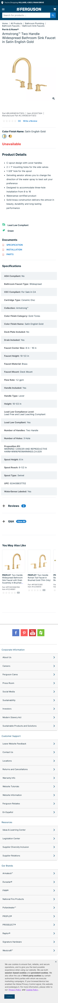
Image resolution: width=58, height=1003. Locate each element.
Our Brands (7, 865)
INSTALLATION (14, 249)
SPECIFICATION (14, 244)
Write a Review (30, 121)
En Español (8, 812)
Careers (6, 666)
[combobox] (27, 15)
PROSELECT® (9, 924)
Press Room (8, 683)
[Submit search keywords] (53, 15)
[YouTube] (32, 632)
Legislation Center (11, 838)
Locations (7, 761)
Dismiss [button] (9, 997)
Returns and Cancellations (15, 769)
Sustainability (9, 700)
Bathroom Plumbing (35, 23)
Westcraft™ (8, 950)
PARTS (9, 254)
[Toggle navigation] (3, 9)
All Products (17, 23)
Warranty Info (9, 778)
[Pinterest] (24, 632)
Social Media (9, 691)
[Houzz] (40, 632)
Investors (7, 708)
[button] (55, 961)
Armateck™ (8, 873)
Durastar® (7, 882)
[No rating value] (10, 121)
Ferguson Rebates (11, 803)
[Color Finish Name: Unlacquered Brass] (10, 136)
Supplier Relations (11, 855)
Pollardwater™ (9, 907)
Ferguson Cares (10, 674)
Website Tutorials (11, 786)
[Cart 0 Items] (54, 9)
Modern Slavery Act (12, 717)
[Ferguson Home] (29, 9)
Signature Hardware (12, 942)
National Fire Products (13, 899)
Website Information (12, 795)
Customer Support (11, 736)
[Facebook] (15, 632)
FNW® (5, 890)
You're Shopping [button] (24, 2)
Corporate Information (13, 649)
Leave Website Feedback (14, 743)
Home (5, 23)
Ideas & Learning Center (14, 830)
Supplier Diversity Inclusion (16, 847)
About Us (7, 657)
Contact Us (8, 752)
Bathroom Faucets (11, 26)
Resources (7, 822)
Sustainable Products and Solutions (20, 726)
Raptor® (6, 933)
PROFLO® (7, 916)
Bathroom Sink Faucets (33, 26)
